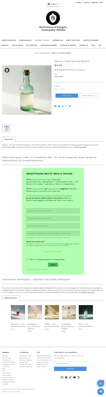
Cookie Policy (6, 373)
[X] (66, 106)
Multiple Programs (91, 40)
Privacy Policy (59, 259)
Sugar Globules (25, 40)
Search (79, 2)
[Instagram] (62, 377)
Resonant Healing (42, 40)
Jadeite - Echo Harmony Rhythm (52, 325)
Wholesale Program (49, 45)
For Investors (31, 45)
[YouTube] (74, 377)
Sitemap (5, 384)
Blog (93, 45)
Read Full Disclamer (88, 292)
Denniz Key (17, 391)
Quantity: (57, 86)
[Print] (62, 106)
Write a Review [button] (80, 70)
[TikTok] (70, 377)
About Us (5, 45)
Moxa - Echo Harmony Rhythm (85, 325)
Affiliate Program (8, 380)
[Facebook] (55, 106)
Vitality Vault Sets (73, 40)
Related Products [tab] (10, 298)
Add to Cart (18, 314)
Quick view (18, 310)
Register (94, 2)
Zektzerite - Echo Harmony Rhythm (18, 325)
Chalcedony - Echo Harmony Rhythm (67, 326)
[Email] (59, 106)
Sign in (86, 2)
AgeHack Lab (58, 40)
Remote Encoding (9, 40)
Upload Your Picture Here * (35, 242)
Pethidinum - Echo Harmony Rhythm (34, 326)
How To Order (17, 45)
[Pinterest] (70, 106)
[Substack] (66, 377)
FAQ (99, 45)
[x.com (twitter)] (78, 377)
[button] (100, 391)
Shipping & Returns (68, 45)
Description (8, 139)
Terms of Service (45, 259)
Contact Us (83, 45)
